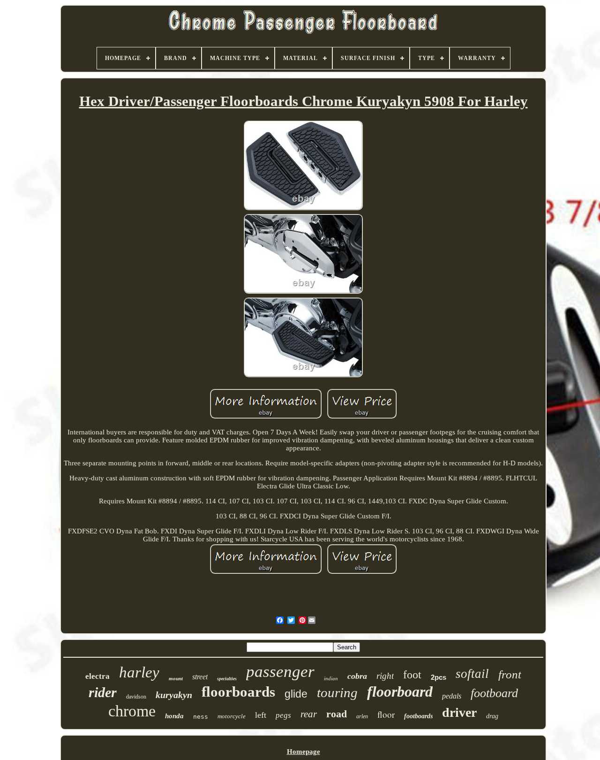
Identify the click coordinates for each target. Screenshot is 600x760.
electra (97, 676)
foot (412, 675)
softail (472, 674)
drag (492, 716)
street (200, 677)
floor (386, 714)
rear (308, 714)
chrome (132, 711)
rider (103, 692)
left (260, 715)
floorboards (238, 692)
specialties (227, 678)
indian (331, 678)
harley (139, 672)
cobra (357, 676)
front (509, 674)
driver (459, 712)
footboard (494, 693)
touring (337, 692)
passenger (280, 671)
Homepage (303, 751)
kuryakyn (174, 695)
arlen (362, 716)
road (336, 714)
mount (176, 678)
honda (174, 716)
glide (296, 694)
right (385, 676)
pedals (451, 696)
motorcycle (232, 716)
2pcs (438, 677)
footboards (418, 716)
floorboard (400, 691)
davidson (136, 696)
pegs (283, 715)
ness (200, 716)
